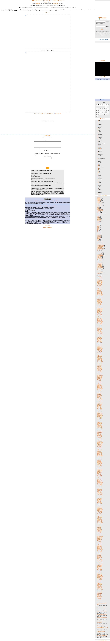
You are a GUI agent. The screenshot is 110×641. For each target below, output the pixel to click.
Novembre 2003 (100, 294)
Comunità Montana (100, 213)
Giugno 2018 (99, 490)
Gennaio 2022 (99, 538)
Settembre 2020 (99, 520)
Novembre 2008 (100, 361)
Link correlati (47, 12)
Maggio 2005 (99, 314)
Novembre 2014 (100, 442)
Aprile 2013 (99, 421)
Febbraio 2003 (99, 284)
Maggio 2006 (99, 328)
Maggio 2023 (99, 556)
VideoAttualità (99, 247)
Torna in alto (47, 225)
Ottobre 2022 (99, 548)
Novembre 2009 (100, 375)
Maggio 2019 (99, 502)
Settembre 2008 (99, 359)
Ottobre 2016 (99, 468)
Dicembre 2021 (99, 537)
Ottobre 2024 (99, 575)
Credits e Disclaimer (47, 227)
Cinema (98, 211)
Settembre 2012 (99, 413)
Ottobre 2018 (99, 494)
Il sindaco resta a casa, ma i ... (102, 611)
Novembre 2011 (100, 402)
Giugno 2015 (99, 450)
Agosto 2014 (99, 438)
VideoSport (99, 269)
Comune (98, 212)
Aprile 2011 (99, 394)
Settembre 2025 (99, 587)
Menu (98, 228)
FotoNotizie (41, 0)
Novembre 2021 (100, 536)
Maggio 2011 (99, 395)
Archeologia (99, 200)
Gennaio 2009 (99, 364)
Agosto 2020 (99, 519)
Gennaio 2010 (99, 377)
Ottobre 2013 (99, 427)
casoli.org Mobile (102, 76)
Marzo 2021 (99, 527)
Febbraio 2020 (99, 512)
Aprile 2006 (99, 327)
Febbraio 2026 (99, 593)
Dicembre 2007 (99, 349)
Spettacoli (98, 238)
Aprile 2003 (99, 286)
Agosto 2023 (99, 559)
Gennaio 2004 (99, 297)
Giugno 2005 (99, 316)
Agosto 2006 (99, 331)
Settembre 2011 (99, 399)
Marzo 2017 (99, 473)
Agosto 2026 (99, 599)
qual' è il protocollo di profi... (102, 614)
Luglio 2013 (99, 424)
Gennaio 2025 (99, 578)
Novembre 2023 (100, 563)
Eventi (98, 221)
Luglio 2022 (99, 545)
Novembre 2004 (100, 308)
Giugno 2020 (99, 517)
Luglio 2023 (99, 558)
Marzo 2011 (99, 393)
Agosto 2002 (99, 278)
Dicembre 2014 (99, 443)
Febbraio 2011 (99, 392)
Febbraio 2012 (99, 405)
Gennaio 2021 (99, 525)
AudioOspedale (99, 205)
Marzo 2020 (99, 513)
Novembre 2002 (100, 281)
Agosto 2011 (99, 398)
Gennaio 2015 (99, 444)
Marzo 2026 (99, 594)
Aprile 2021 (99, 528)
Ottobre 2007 (99, 347)
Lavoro (98, 226)
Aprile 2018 (99, 488)
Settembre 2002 (99, 279)
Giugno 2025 (99, 584)
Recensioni (99, 235)
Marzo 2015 (99, 446)
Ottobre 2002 (99, 280)
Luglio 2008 (99, 357)
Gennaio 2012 (99, 404)
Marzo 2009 (99, 366)
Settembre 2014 (99, 440)
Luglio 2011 (99, 397)
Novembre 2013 (100, 428)
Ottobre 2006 (99, 333)
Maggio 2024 (99, 569)
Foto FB (98, 222)
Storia (98, 240)
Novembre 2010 (100, 388)
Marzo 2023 (99, 554)
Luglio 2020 (99, 518)
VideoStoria (99, 270)
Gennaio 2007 (99, 337)
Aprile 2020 (99, 514)
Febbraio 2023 (99, 553)
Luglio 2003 (99, 290)
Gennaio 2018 (99, 484)
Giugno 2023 (99, 557)
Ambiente (98, 198)
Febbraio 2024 (99, 566)
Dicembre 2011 (99, 403)
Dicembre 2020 (99, 523)
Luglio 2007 (99, 343)
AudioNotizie (51, 0)
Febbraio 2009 (99, 365)
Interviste (98, 225)
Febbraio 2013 (99, 418)
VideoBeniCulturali (100, 248)
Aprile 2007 (99, 340)
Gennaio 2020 (99, 511)
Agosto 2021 (99, 532)
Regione (98, 236)
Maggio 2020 (99, 516)
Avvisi (98, 208)
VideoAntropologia (100, 245)
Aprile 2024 (99, 568)
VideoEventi (99, 256)
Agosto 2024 (99, 573)
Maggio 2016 (99, 462)
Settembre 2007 (99, 346)
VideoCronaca (99, 254)
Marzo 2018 (99, 487)
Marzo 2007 (99, 339)
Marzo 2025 (99, 580)
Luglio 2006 (99, 330)
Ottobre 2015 (99, 454)
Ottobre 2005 (99, 320)
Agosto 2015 (99, 452)
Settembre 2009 (99, 373)
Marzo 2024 (99, 567)
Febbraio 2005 (99, 311)
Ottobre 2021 (99, 535)
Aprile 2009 (99, 367)
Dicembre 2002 (99, 282)
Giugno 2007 (99, 342)
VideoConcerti (99, 251)
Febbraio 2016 (99, 459)
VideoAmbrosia (100, 244)
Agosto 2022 (99, 546)
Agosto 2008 (99, 358)
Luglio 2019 (99, 504)
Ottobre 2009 (99, 374)
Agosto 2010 (99, 385)
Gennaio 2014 (99, 431)
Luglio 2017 (99, 478)
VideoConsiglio (99, 253)
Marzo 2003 (99, 285)
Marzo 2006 (99, 326)
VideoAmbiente (99, 243)
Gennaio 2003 (99, 283)
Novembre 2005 (100, 321)
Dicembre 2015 (99, 456)
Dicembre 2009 (99, 376)
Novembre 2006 (100, 335)
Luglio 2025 (99, 585)
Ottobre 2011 (99, 400)
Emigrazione (99, 220)
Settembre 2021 (99, 534)
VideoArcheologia (100, 246)
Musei (98, 230)
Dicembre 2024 (99, 577)
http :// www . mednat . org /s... (102, 635)
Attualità (98, 201)
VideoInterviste (99, 259)
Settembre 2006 (99, 332)
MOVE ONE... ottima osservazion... (101, 622)
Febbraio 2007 (99, 338)
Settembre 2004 (99, 305)
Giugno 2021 (99, 530)
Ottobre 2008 (99, 360)
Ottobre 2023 (99, 561)
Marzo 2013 (99, 419)
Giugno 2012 (99, 409)
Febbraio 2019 (99, 499)
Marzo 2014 (99, 433)
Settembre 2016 (99, 466)
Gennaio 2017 (99, 471)
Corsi (98, 217)
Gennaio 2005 (99, 310)
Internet (98, 224)
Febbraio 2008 (99, 351)
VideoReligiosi (99, 266)
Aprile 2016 (99, 461)
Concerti (98, 215)
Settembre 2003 (99, 292)
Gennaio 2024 (99, 565)
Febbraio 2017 (99, 472)
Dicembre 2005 (99, 322)
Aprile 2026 (99, 595)
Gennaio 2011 (99, 390)
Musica (98, 231)
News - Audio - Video (102, 195)
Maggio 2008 (99, 355)
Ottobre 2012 (99, 414)
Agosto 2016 (99, 465)
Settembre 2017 (99, 480)
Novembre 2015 (100, 455)
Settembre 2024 (99, 574)
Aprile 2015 (99, 447)
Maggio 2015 (99, 449)
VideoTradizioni (100, 272)
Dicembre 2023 (99, 564)
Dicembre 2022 (99, 550)
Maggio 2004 (99, 301)
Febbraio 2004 (99, 298)
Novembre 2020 (100, 522)
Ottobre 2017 (99, 481)
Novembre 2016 (100, 469)
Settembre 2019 (99, 507)
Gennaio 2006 (99, 323)
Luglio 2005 (99, 317)
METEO (102, 29)
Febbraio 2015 (99, 445)
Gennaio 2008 (99, 350)
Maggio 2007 (99, 341)
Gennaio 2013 (99, 417)
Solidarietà (99, 237)
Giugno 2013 (99, 423)
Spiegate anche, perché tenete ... (102, 624)
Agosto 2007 (99, 345)
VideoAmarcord (100, 241)
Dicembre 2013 (99, 430)
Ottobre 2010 (99, 387)
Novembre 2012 (100, 415)
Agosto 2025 (99, 586)
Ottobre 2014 (99, 441)
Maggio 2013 (99, 422)
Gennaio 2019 (99, 498)
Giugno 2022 (99, 544)
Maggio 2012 (99, 408)
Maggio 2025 (99, 583)
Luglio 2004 (99, 303)
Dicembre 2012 (99, 416)
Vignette (98, 273)
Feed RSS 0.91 (103, 17)
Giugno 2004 (99, 302)
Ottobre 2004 (99, 307)
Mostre (98, 229)
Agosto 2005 (99, 318)
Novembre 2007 (100, 348)
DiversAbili (99, 219)
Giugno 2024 (99, 570)
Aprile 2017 (99, 474)
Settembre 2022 (99, 547)
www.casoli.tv (102, 60)
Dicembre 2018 (99, 497)
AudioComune (99, 202)
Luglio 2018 (99, 491)
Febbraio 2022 (99, 539)
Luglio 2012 (99, 411)
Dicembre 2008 (99, 362)
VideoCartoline (99, 249)
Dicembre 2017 (99, 483)
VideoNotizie (46, 0)
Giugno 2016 (99, 463)
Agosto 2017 (99, 479)
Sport (98, 239)
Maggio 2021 (99, 529)
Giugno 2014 (99, 436)
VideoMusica (99, 263)
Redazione (38, 3)
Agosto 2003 (99, 291)
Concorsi (98, 216)
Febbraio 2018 (99, 485)
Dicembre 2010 (99, 389)
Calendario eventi (100, 210)
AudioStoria (99, 206)
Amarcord (98, 197)
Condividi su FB (58, 113)
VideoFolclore (99, 258)
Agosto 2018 (99, 492)
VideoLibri (99, 260)
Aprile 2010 (99, 380)
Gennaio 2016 (99, 457)
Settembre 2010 (99, 386)
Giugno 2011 (99, 396)
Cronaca (98, 218)
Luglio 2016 (99, 464)
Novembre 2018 (100, 495)
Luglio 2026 (99, 598)
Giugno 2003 (99, 289)
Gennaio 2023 (99, 551)
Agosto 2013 (99, 425)
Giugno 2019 (99, 503)
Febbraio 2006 (99, 324)
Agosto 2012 (99, 412)
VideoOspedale (99, 265)
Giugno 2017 (99, 476)
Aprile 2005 (99, 313)
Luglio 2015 (99, 451)
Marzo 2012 (99, 406)
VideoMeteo (99, 262)
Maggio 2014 (99, 435)
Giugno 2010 (99, 383)
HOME (33, 0)
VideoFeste (99, 257)
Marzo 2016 (99, 460)
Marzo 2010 (99, 379)
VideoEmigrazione (100, 255)
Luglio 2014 (99, 437)
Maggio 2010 (99, 381)
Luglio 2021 (99, 531)
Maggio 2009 (99, 368)
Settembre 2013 (99, 426)
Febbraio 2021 (99, 526)
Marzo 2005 (99, 312)
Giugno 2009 (99, 369)
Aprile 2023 (99, 555)
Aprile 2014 (99, 434)
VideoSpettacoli (99, 268)
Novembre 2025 (100, 589)
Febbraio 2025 (99, 579)
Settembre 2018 (99, 493)
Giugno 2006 (99, 329)
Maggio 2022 (99, 542)
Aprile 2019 (99, 501)
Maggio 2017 (99, 475)
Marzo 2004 (99, 299)
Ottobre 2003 (99, 293)
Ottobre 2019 (99, 508)
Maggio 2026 (99, 596)
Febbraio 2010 (99, 378)
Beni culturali (55, 3)
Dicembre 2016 (99, 470)
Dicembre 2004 (99, 309)
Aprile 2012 (99, 407)
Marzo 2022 (99, 540)
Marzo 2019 (99, 500)
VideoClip (98, 250)
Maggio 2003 (99, 288)
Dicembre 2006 (99, 336)
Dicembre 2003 (99, 295)
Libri (98, 227)
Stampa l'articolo (42, 113)
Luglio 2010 (99, 384)
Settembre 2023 (99, 560)
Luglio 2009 (99, 370)
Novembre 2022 (100, 549)
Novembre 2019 (100, 509)
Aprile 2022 (99, 541)
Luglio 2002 (99, 276)
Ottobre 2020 (99, 521)
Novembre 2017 (100, 482)
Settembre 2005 (99, 319)
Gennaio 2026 (99, 592)
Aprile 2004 (99, 300)
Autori (62, 0)
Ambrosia (98, 199)
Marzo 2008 (99, 352)
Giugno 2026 (99, 597)
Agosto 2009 (99, 371)
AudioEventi (99, 203)
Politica (98, 234)
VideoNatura (99, 264)
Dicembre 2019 (99, 510)
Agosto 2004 (99, 304)
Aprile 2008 (99, 354)
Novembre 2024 (100, 576)
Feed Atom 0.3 (103, 18)
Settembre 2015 (99, 453)
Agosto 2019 (99, 506)
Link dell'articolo (50, 113)
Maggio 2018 (99, 489)
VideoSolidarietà (100, 267)
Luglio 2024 (99, 572)
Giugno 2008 (99, 356)
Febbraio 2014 (99, 432)
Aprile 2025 (99, 582)
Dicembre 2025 (99, 591)
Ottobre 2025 (99, 588)
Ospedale (98, 232)
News (37, 0)
